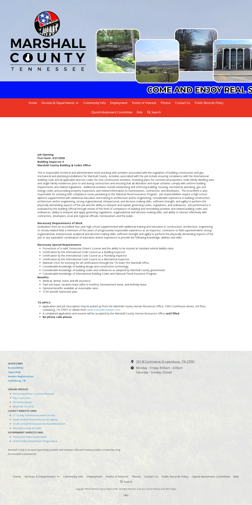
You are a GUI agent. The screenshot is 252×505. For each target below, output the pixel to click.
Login (126, 495)
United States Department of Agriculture (35, 441)
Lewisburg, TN (17, 380)
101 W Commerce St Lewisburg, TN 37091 (165, 362)
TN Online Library (22, 402)
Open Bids (14, 372)
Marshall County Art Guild (27, 428)
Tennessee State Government (30, 436)
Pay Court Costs (21, 398)
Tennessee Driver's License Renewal (33, 393)
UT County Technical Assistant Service (34, 415)
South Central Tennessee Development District (39, 423)
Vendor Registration (20, 376)
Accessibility (15, 367)
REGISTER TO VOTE (23, 406)
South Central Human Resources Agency (35, 419)
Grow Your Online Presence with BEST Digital (156, 489)
